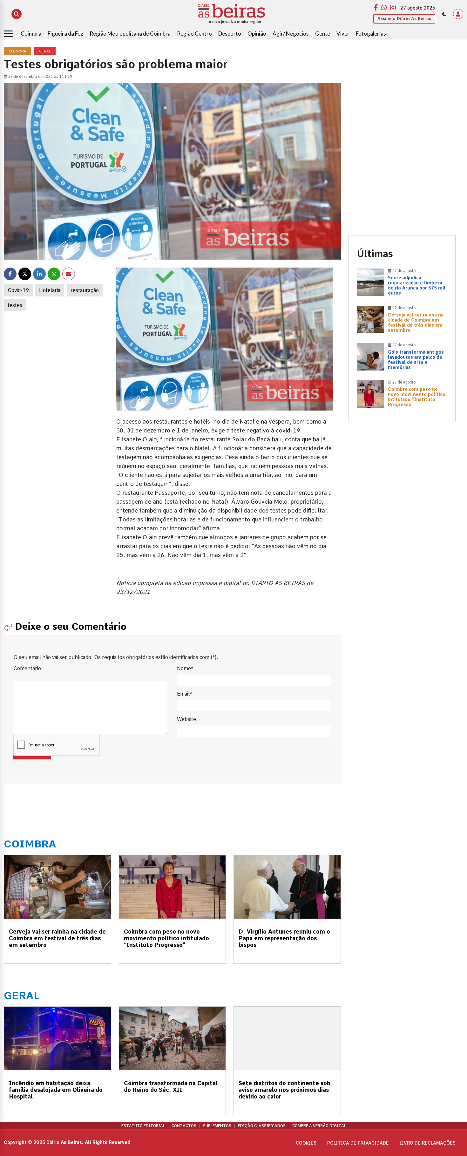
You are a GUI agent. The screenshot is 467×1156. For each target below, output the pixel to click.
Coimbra (31, 33)
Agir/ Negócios (291, 33)
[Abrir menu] (8, 34)
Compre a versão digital (319, 1126)
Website (186, 719)
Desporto (229, 33)
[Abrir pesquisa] (16, 14)
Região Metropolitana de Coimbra (130, 33)
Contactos (184, 1126)
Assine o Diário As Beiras (404, 18)
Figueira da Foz (65, 33)
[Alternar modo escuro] (444, 14)
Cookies (306, 1143)
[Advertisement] (402, 92)
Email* (184, 694)
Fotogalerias (371, 33)
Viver (342, 33)
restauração (85, 290)
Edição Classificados (262, 1126)
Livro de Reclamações (428, 1143)
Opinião (256, 33)
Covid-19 (18, 290)
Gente (322, 33)
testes (15, 305)
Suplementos (217, 1126)
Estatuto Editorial (143, 1126)
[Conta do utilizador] (458, 14)
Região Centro (194, 33)
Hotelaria (49, 290)
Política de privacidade (358, 1143)
